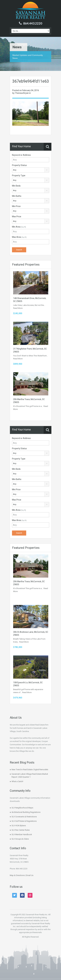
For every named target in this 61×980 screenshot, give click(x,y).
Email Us (29, 875)
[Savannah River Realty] (30, 11)
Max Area (19, 237)
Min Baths (16, 196)
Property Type (18, 175)
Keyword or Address (21, 155)
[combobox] (30, 170)
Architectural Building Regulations (26, 812)
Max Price (16, 216)
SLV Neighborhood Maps (22, 808)
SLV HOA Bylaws (19, 825)
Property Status (19, 165)
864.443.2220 (32, 23)
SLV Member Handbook (22, 834)
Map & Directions (17, 875)
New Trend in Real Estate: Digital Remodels (30, 769)
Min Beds (16, 186)
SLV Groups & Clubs (20, 839)
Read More (18, 308)
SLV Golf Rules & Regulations (24, 821)
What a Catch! (17, 781)
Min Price (16, 206)
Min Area (19, 227)
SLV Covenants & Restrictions (24, 817)
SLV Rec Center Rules (21, 830)
